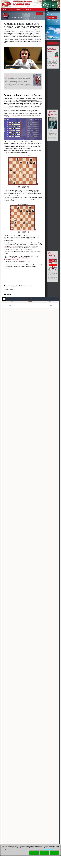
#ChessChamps (26, 257)
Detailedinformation (34, 852)
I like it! (34, 29)
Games (49, 301)
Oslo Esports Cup (12, 116)
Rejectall (44, 852)
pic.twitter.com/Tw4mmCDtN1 (11, 259)
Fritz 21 (7, 75)
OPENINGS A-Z (20, 9)
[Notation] (23, 187)
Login (54, 9)
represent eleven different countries (28, 100)
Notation (30, 301)
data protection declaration (49, 849)
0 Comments (39, 29)
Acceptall (54, 852)
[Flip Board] (19, 187)
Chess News (16, 17)
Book (12, 301)
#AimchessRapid (17, 257)
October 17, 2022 (25, 261)
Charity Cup (19, 115)
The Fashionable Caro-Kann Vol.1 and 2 (52, 255)
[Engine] (25, 187)
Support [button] (29, 9)
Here (47, 847)
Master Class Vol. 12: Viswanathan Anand (52, 113)
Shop (4, 9)
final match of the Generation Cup (12, 247)
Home (11, 9)
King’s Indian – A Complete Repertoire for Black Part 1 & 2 (52, 49)
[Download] (28, 187)
